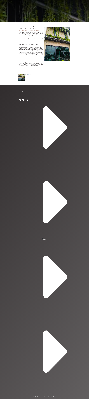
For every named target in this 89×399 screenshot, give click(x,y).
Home (30, 17)
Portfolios (33, 17)
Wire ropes (29, 39)
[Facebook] (20, 100)
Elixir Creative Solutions (58, 396)
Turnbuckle (31, 43)
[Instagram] (26, 100)
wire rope (31, 55)
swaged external (40, 55)
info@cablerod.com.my (22, 96)
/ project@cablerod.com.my (31, 96)
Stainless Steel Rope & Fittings (34, 30)
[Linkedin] (23, 100)
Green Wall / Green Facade (24, 30)
